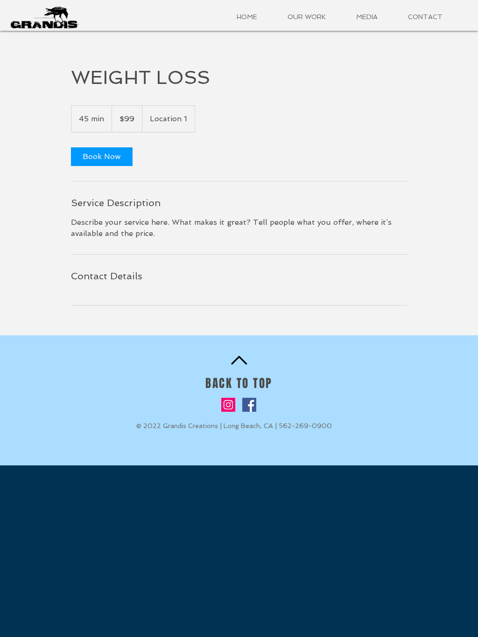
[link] (102, 156)
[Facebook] (249, 405)
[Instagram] (228, 405)
